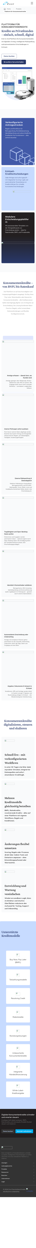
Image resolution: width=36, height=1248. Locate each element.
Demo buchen (9, 56)
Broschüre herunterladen (14, 62)
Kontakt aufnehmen (24, 1131)
